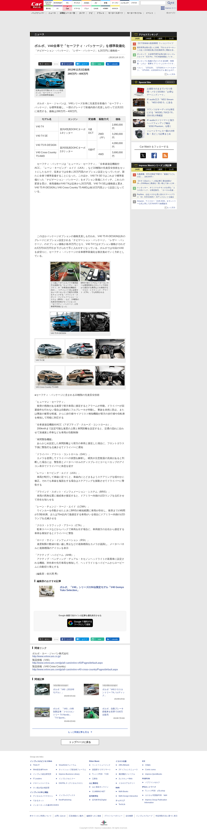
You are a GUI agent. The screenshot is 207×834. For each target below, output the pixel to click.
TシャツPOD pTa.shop (155, 791)
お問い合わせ (60, 816)
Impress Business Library (69, 774)
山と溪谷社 (93, 783)
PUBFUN (146, 779)
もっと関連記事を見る (78, 732)
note (99, 64)
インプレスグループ (144, 816)
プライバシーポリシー (113, 816)
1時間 (137, 39)
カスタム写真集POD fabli (156, 795)
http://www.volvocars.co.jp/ (46, 656)
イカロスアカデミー (127, 783)
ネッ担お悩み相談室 (41, 788)
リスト (55, 64)
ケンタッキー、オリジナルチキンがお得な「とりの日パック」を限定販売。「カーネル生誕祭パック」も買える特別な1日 (156, 190)
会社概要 (129, 816)
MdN (118, 788)
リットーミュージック (101, 765)
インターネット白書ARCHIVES (46, 805)
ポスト (47, 64)
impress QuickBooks (153, 774)
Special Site (145, 82)
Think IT (36, 765)
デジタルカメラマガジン (43, 796)
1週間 (160, 39)
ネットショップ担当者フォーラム (72, 769)
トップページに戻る (80, 742)
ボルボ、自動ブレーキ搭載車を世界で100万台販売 (113, 711)
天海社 (148, 765)
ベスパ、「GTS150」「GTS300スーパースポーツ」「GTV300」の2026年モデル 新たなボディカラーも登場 (156, 70)
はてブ (84, 64)
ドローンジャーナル (41, 783)
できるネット (38, 801)
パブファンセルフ (152, 782)
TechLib (122, 804)
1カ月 (171, 39)
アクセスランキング (148, 34)
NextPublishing (65, 800)
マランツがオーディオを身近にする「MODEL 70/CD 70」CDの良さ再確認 (161, 112)
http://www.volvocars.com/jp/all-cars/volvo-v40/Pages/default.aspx (67, 663)
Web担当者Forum (40, 769)
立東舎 (95, 779)
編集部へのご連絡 (94, 816)
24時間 (148, 39)
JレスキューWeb (125, 779)
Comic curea (150, 769)
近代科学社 (93, 796)
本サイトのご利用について (41, 816)
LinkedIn (115, 64)
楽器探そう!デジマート (101, 769)
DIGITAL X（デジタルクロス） (71, 783)
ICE (143, 761)
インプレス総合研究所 (42, 774)
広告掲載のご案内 (76, 816)
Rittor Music (94, 761)
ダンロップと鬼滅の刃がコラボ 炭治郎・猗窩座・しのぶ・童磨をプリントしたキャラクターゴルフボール (156, 63)
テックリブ (120, 801)
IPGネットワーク (149, 787)
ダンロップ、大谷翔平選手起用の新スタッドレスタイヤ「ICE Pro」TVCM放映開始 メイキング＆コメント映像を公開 (156, 56)
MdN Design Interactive (128, 796)
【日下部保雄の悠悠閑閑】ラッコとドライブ (155, 43)
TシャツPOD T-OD (100, 774)
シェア (69, 64)
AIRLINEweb (124, 765)
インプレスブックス (67, 795)
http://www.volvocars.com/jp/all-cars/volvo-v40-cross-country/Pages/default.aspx (75, 669)
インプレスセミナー (67, 779)
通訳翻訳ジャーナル (127, 774)
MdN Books (123, 791)
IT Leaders (37, 779)
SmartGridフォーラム (67, 765)
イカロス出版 (121, 761)
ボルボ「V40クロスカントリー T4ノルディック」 (113, 692)
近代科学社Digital (99, 800)
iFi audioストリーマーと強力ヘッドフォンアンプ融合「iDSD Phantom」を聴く (160, 123)
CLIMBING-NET (98, 791)
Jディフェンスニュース (128, 769)
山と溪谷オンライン (100, 787)
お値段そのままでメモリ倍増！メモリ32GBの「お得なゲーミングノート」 (160, 91)
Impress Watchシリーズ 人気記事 (155, 165)
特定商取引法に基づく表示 (166, 816)
